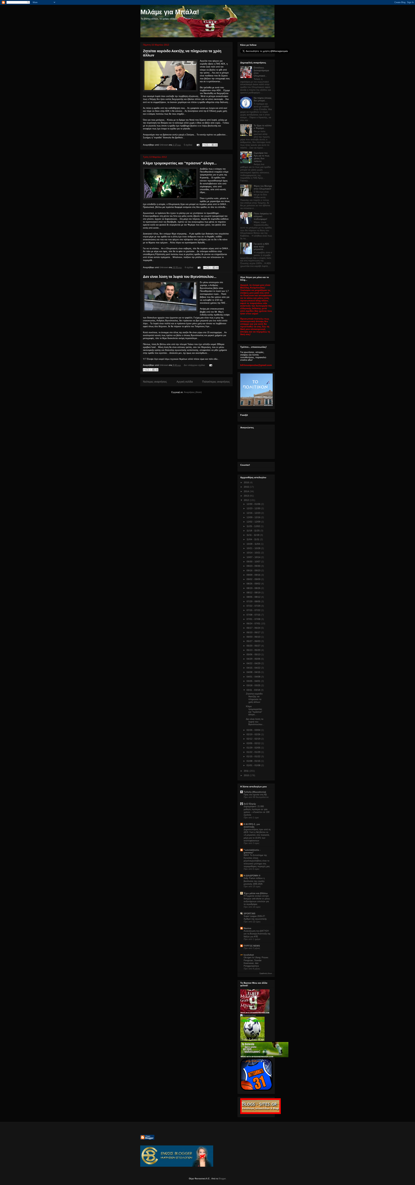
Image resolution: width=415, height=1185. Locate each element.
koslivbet (249, 955)
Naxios (247, 928)
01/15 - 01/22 (254, 756)
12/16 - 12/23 (254, 513)
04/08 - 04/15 (254, 672)
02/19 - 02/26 (254, 734)
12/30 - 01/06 (254, 504)
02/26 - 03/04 (254, 730)
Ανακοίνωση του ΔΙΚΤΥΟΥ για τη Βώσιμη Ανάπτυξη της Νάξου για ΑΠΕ (257, 934)
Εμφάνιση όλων (266, 973)
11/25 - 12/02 (254, 526)
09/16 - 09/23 (254, 570)
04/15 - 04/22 (254, 667)
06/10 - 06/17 (254, 632)
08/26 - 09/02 (254, 583)
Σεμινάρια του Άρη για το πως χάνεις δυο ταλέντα (261, 157)
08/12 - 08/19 (254, 592)
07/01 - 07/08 (254, 619)
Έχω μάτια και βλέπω (256, 893)
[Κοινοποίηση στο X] (210, 145)
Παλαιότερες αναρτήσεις (216, 381)
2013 (247, 495)
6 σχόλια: (189, 267)
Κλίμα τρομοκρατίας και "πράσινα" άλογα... (180, 163)
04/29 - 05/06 (254, 659)
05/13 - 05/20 (254, 650)
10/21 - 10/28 (254, 548)
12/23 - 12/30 (254, 508)
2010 (247, 775)
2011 (246, 771)
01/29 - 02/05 (254, 747)
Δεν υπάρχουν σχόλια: (195, 365)
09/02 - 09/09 (254, 579)
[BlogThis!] (206, 145)
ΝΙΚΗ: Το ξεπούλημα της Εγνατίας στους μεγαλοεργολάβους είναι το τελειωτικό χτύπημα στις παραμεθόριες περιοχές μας (257, 861)
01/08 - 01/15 (254, 761)
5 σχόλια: (188, 145)
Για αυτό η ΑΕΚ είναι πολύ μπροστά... (261, 247)
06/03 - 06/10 (254, 636)
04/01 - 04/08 (254, 676)
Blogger (222, 1178)
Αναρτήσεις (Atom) (193, 392)
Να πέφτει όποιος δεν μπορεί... (263, 99)
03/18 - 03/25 (254, 685)
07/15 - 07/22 (254, 610)
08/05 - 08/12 (254, 597)
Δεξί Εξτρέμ (250, 803)
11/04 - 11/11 (253, 539)
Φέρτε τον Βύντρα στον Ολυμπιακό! (263, 187)
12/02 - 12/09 (254, 521)
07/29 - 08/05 (254, 601)
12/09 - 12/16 (254, 517)
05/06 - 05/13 (254, 654)
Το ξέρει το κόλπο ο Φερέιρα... (263, 127)
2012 (247, 500)
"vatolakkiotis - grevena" (252, 851)
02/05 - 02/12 (254, 743)
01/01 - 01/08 (254, 765)
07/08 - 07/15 (254, 614)
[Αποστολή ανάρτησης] (198, 145)
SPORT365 (249, 913)
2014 (247, 491)
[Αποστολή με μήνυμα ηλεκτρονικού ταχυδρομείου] (203, 145)
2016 (247, 482)
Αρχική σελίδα (185, 381)
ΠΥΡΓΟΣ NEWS (252, 945)
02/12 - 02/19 (254, 738)
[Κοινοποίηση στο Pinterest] (216, 145)
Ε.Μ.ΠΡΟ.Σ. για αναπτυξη (252, 825)
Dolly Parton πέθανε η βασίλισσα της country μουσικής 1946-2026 (254, 881)
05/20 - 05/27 (254, 645)
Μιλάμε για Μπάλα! (169, 12)
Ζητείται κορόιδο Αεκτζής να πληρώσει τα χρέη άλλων (254, 697)
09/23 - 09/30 (254, 566)
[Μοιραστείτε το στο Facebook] (213, 145)
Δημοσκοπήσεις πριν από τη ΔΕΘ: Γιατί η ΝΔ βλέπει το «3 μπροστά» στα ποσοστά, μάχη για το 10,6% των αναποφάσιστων (257, 835)
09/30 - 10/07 (254, 561)
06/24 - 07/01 (254, 623)
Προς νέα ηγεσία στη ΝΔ (255, 794)
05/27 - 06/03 (254, 641)
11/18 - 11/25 (253, 530)
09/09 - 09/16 (254, 575)
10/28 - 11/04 (254, 544)
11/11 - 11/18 (253, 535)
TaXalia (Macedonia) (255, 792)
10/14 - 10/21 (254, 552)
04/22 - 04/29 (254, 663)
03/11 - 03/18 (254, 690)
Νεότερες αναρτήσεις (155, 381)
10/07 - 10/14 (254, 557)
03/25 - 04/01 (254, 681)
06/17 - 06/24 (254, 628)
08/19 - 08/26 (254, 588)
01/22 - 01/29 (254, 752)
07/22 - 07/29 (254, 605)
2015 (247, 487)
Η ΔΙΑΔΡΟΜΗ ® (252, 875)
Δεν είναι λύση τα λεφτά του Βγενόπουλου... (179, 277)
